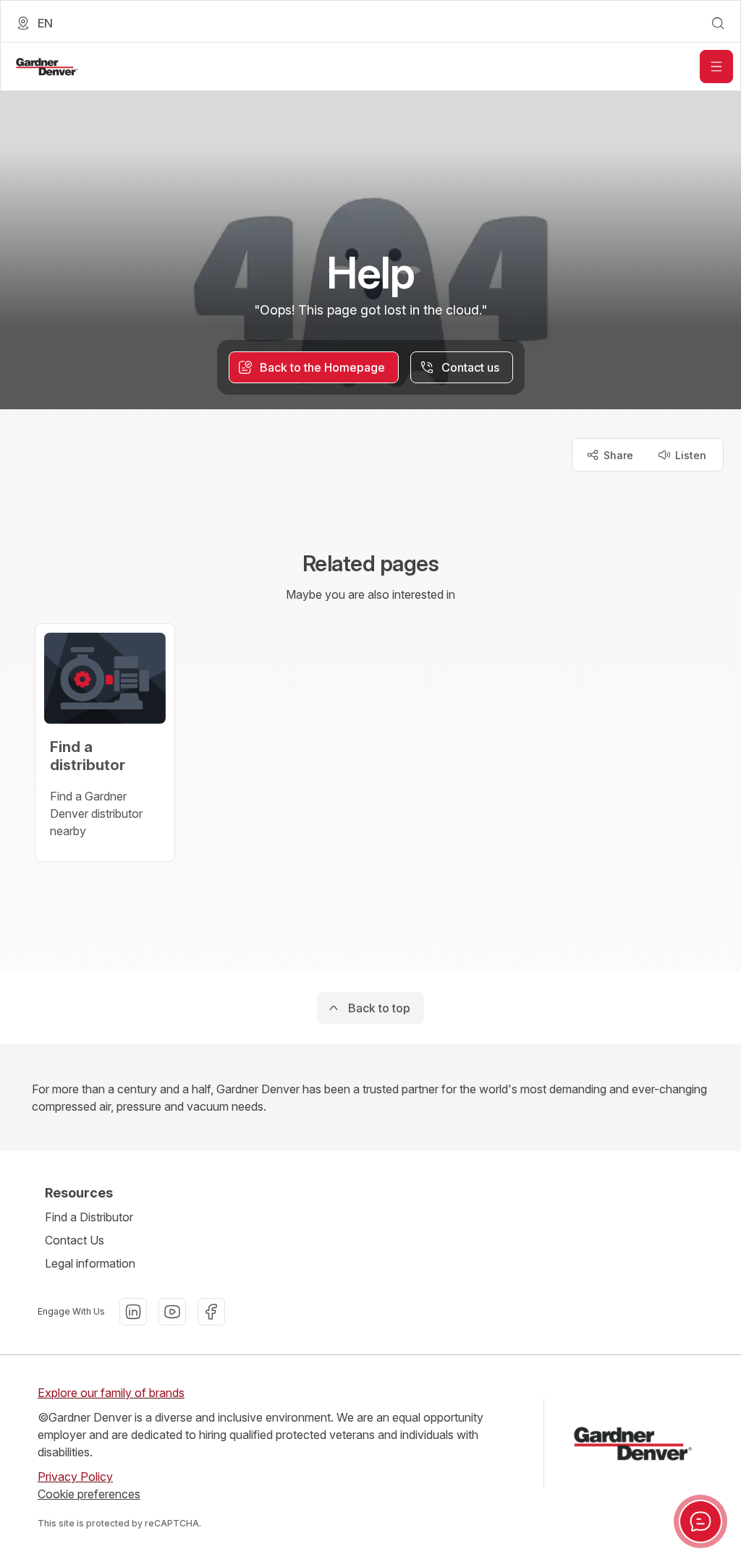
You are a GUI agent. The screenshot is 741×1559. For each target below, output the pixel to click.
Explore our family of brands (111, 1392)
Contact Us (74, 1240)
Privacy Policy (75, 1476)
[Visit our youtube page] (172, 1311)
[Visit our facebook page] (211, 1311)
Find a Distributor (89, 1217)
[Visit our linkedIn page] (133, 1311)
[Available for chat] (700, 1521)
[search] (717, 23)
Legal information (90, 1263)
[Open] (716, 66)
